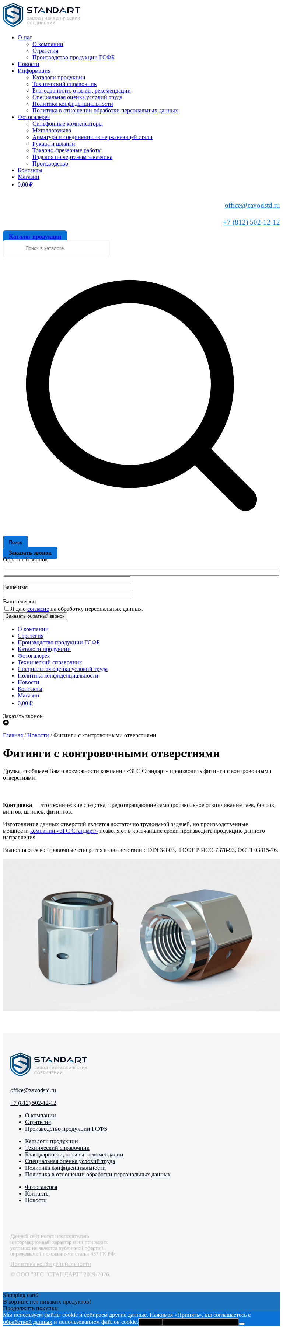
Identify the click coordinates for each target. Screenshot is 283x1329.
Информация (34, 70)
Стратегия (45, 51)
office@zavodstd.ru (252, 205)
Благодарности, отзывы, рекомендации (81, 90)
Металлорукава (51, 130)
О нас (25, 37)
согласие (38, 609)
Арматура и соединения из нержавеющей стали (92, 137)
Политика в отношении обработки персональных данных (105, 110)
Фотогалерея (34, 117)
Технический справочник (64, 84)
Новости (28, 64)
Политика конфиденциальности (72, 104)
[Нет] (242, 1324)
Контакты (30, 170)
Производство (50, 163)
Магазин (28, 177)
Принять (150, 1322)
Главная (13, 735)
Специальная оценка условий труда (77, 97)
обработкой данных (27, 1322)
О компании (47, 44)
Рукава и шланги (53, 143)
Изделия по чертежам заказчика (72, 157)
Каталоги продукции (58, 77)
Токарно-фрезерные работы (67, 150)
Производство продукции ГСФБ (73, 57)
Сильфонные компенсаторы (67, 124)
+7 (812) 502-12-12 (251, 222)
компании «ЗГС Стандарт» (64, 831)
